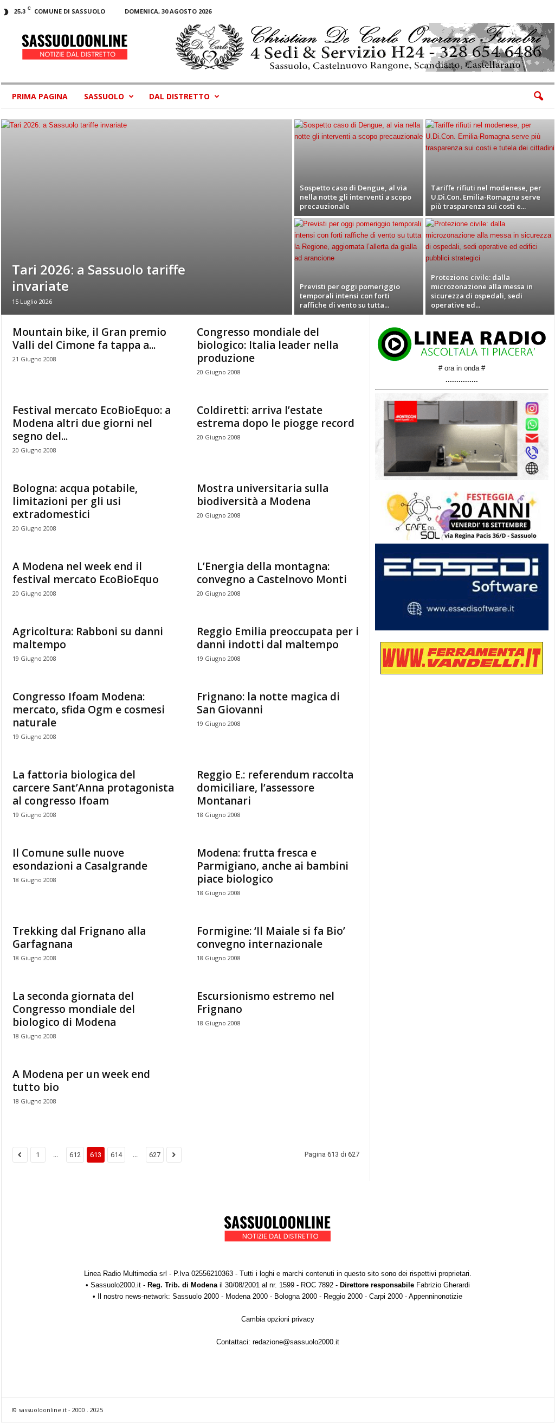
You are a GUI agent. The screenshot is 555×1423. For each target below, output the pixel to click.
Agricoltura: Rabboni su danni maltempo (87, 638)
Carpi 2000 (386, 1296)
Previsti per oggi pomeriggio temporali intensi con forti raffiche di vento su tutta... (350, 296)
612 (75, 1155)
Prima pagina (40, 96)
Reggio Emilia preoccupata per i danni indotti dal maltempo (278, 638)
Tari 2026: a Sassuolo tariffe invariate (98, 277)
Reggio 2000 (343, 1296)
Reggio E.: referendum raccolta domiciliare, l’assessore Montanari (275, 788)
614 (116, 1155)
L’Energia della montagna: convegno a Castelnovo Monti (272, 572)
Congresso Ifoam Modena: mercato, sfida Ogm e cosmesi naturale (88, 710)
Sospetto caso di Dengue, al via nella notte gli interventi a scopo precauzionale (355, 197)
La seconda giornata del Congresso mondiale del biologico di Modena (73, 1009)
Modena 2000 (246, 1296)
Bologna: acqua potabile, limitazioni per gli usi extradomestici (75, 501)
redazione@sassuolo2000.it (296, 1342)
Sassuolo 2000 (195, 1296)
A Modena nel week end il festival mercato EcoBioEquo (85, 572)
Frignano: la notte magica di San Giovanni (268, 703)
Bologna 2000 (295, 1296)
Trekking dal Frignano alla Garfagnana (79, 937)
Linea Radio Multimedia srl (125, 1273)
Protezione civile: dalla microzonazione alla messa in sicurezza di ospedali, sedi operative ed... (482, 291)
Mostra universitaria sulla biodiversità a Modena (262, 494)
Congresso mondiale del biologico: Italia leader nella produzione (267, 345)
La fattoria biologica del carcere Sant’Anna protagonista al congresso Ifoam (93, 788)
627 (154, 1155)
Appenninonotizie (435, 1296)
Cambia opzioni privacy (277, 1319)
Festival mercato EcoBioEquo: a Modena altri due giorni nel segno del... (91, 423)
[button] (538, 97)
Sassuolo (104, 96)
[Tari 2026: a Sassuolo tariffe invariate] (146, 217)
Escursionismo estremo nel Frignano (265, 1002)
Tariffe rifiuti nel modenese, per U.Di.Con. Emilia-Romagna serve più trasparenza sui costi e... (486, 197)
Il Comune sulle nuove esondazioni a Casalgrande (79, 859)
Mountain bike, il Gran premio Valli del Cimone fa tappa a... (89, 338)
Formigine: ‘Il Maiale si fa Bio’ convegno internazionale (271, 937)
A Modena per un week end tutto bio (81, 1080)
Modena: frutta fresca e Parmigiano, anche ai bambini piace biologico (273, 866)
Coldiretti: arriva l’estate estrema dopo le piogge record (275, 416)
